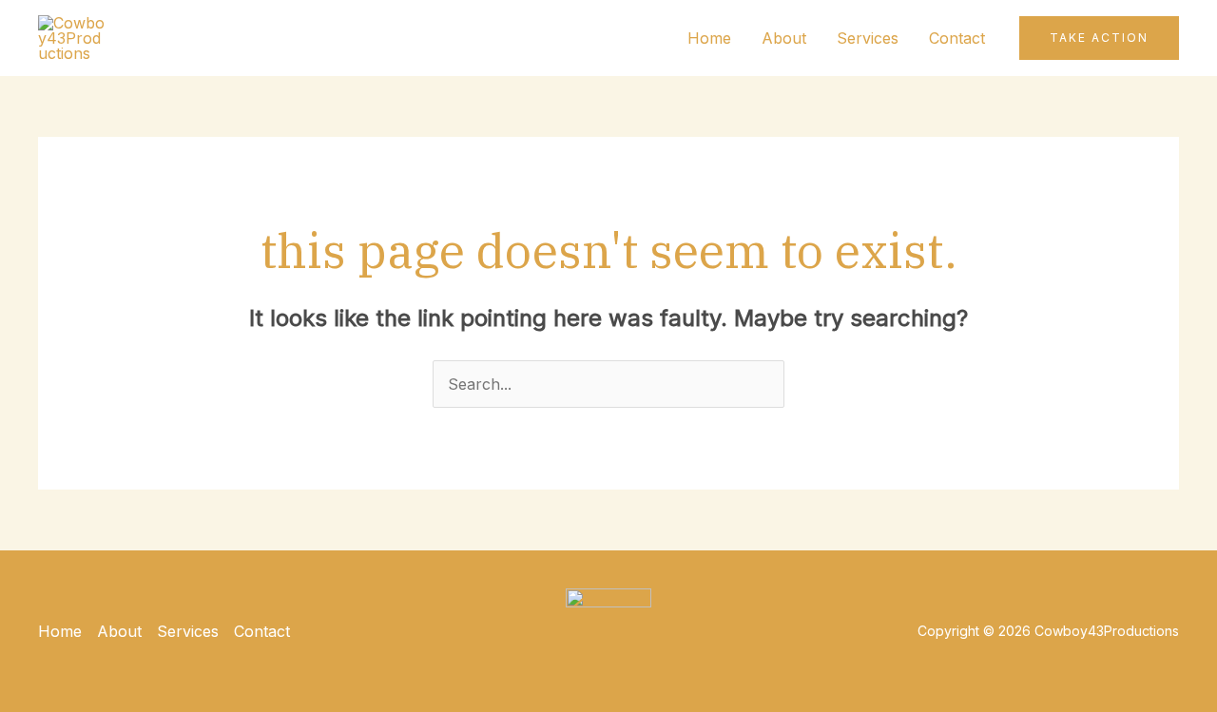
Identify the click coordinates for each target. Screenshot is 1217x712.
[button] (1099, 38)
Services (867, 38)
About (784, 38)
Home (709, 38)
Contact (957, 38)
